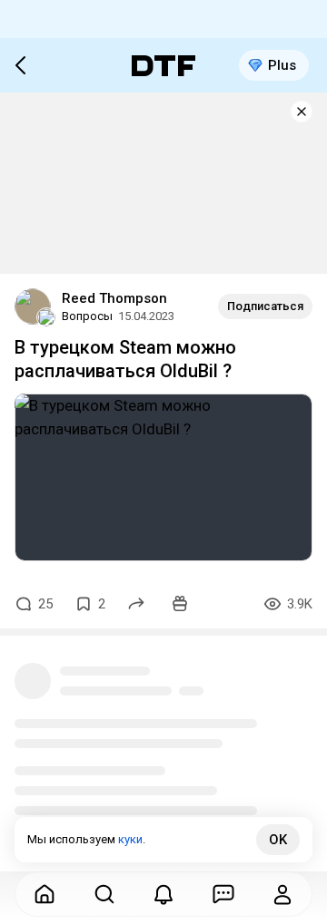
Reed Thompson (114, 298)
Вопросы (87, 316)
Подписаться (265, 306)
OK (278, 840)
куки (130, 839)
